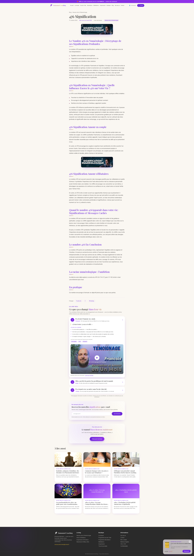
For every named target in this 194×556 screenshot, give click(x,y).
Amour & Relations (81, 537)
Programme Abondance (104, 539)
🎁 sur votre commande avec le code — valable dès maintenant (97, 1)
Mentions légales (124, 541)
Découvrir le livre (97, 439)
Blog (113, 5)
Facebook (78, 301)
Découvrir (186, 551)
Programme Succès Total (105, 537)
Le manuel (77, 5)
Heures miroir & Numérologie (80, 12)
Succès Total (83, 5)
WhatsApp (91, 301)
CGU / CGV (123, 544)
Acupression (103, 5)
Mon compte (123, 539)
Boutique (109, 5)
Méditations (96, 5)
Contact (122, 5)
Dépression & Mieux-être (83, 541)
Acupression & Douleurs (83, 539)
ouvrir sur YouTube (89, 375)
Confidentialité (124, 546)
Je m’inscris (117, 413)
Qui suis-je (117, 5)
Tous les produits (103, 546)
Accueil (72, 5)
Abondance (89, 5)
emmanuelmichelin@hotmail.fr (62, 544)
